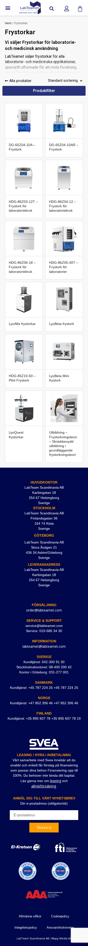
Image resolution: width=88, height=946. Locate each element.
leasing (55, 780)
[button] (8, 8)
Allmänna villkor (30, 916)
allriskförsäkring (43, 786)
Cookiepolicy (60, 916)
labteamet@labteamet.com (44, 646)
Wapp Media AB (61, 938)
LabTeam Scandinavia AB (33, 938)
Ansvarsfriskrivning (60, 927)
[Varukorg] (80, 9)
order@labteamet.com (44, 610)
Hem (8, 23)
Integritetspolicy (25, 927)
